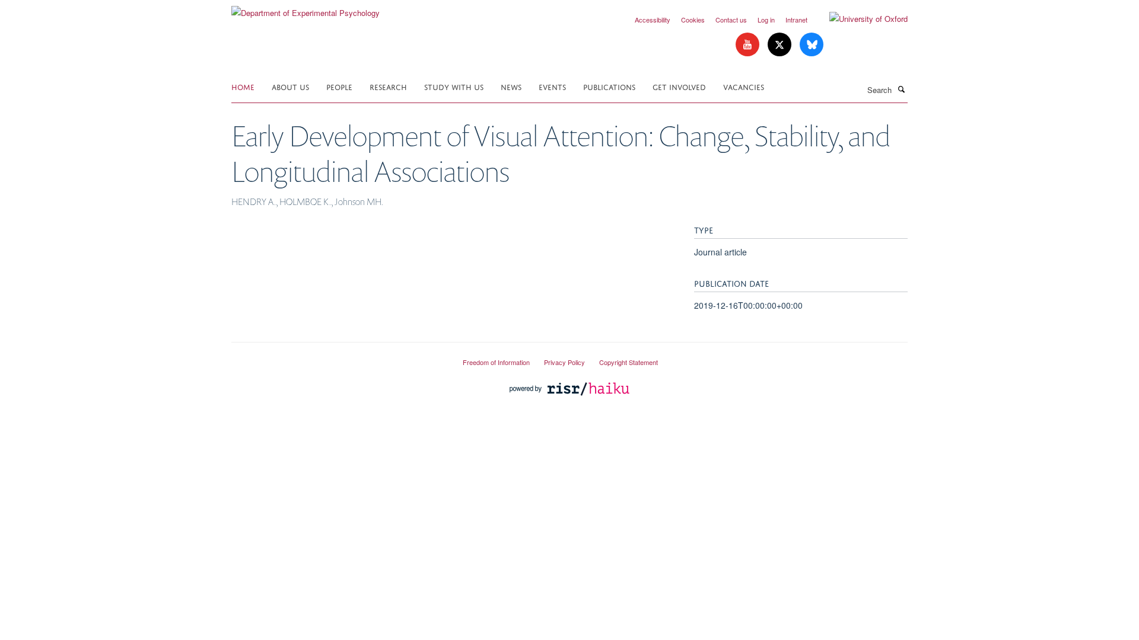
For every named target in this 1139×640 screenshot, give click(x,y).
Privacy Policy (564, 362)
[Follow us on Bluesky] (811, 44)
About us (290, 86)
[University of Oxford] (860, 19)
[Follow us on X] (781, 44)
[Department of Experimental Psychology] (305, 8)
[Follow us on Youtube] (749, 44)
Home (242, 86)
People (339, 86)
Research (388, 86)
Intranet (796, 19)
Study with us (453, 86)
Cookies (693, 19)
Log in (766, 19)
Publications (609, 86)
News (511, 86)
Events (552, 86)
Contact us (731, 19)
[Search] (901, 88)
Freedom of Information (496, 362)
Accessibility (652, 19)
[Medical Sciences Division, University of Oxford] (338, 357)
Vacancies (743, 86)
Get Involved (679, 86)
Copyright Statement (628, 362)
